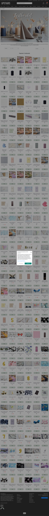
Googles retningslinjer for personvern (22, 261)
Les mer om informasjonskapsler (21, 260)
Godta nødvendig (21, 263)
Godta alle (28, 263)
